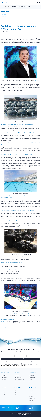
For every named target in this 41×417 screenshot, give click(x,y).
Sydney (27, 315)
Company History (18, 377)
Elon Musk (3, 321)
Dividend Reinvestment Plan (20, 381)
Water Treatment (5, 377)
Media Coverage (4, 16)
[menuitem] (7, 375)
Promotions (31, 383)
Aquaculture (4, 379)
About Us (17, 375)
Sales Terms (31, 392)
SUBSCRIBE (19, 358)
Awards (3, 18)
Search (37, 2)
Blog (30, 381)
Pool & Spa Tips (31, 396)
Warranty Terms (32, 394)
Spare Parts (17, 394)
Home (2, 6)
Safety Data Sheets (18, 392)
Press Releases (7, 6)
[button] (39, 2)
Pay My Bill (31, 400)
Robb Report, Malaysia (9, 327)
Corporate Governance (19, 379)
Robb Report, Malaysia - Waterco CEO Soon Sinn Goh (21, 6)
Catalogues (17, 390)
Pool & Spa (3, 375)
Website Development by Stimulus (25, 413)
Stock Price (17, 383)
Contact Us (31, 390)
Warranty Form (32, 398)
